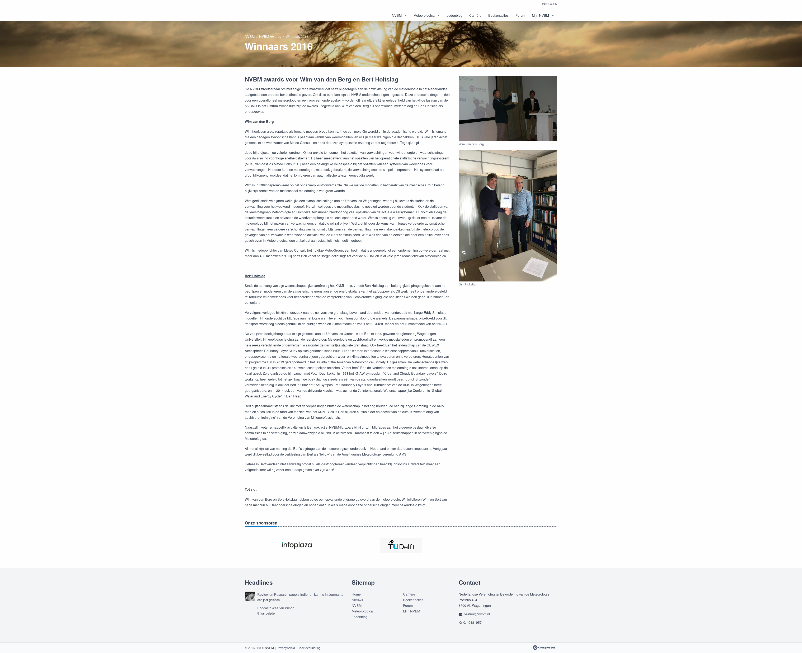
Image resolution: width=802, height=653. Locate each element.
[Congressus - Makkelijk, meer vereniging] (544, 647)
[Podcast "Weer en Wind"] (250, 610)
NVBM (397, 15)
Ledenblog (454, 15)
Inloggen (549, 4)
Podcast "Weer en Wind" (275, 608)
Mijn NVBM (540, 15)
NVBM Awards (270, 36)
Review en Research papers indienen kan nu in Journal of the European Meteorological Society (300, 594)
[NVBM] (276, 11)
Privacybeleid (286, 647)
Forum (520, 15)
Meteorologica (424, 15)
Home (356, 594)
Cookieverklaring (308, 647)
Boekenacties (498, 15)
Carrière (475, 15)
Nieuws (357, 599)
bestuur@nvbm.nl (477, 614)
